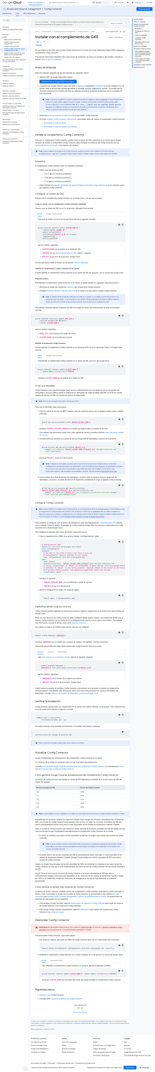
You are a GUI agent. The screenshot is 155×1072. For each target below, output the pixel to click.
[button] (14, 37)
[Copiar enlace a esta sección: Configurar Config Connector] (66, 503)
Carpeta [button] (51, 652)
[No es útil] (123, 31)
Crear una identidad (81, 263)
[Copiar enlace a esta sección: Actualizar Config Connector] (70, 753)
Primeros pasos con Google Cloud (104, 1045)
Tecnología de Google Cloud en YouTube (137, 1055)
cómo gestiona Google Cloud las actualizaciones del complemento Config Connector (73, 766)
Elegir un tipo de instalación (51, 59)
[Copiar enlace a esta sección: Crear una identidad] (57, 386)
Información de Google (38, 1063)
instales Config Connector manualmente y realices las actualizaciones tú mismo (76, 896)
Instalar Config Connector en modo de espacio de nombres (84, 516)
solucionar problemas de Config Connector (66, 999)
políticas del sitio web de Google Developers (94, 1023)
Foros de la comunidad (69, 1042)
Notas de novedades (68, 1049)
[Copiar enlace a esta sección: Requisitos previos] (50, 278)
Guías (18, 13)
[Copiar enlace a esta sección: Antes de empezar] (58, 67)
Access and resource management (24, 9)
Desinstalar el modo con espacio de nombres (60, 127)
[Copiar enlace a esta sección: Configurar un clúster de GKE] (66, 194)
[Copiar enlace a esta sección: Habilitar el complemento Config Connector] (68, 343)
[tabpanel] (80, 238)
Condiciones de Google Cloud (85, 1063)
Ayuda (64, 1045)
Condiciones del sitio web (65, 1063)
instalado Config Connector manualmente (61, 119)
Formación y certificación (101, 1055)
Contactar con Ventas (38, 1052)
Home (37, 31)
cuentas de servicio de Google (46, 145)
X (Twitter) (127, 1049)
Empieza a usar (45, 995)
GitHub (95, 1042)
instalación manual (57, 912)
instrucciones (85, 910)
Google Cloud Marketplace (39, 1049)
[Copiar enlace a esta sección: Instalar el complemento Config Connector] (86, 135)
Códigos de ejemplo (99, 1049)
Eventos (126, 1045)
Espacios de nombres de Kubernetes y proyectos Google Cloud (74, 693)
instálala (79, 86)
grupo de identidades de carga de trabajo (68, 185)
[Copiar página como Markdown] (44, 42)
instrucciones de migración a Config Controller (88, 903)
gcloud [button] (39, 214)
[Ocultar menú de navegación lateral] (25, 1068)
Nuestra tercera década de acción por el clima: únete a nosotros (53, 1067)
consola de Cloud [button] (56, 960)
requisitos (70, 287)
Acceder (149, 2)
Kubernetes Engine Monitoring (96, 185)
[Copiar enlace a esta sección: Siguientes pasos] (57, 990)
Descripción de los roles (109, 471)
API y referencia (29, 13)
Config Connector (53, 9)
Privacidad (51, 1063)
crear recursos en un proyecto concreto (56, 657)
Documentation (46, 31)
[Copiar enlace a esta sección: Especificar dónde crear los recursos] (73, 607)
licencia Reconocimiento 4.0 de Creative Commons (95, 1021)
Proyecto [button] (40, 652)
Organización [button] (62, 652)
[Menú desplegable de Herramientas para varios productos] (77, 2)
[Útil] (120, 31)
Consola (120, 2)
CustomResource (106, 523)
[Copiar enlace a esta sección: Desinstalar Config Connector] (72, 920)
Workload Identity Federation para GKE (61, 291)
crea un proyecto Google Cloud (60, 115)
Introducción (7, 13)
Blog (125, 1042)
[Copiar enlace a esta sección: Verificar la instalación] (62, 701)
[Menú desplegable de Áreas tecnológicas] (44, 2)
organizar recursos (79, 623)
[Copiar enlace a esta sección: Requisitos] (47, 161)
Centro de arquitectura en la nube (104, 1052)
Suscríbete (130, 1068)
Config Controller (86, 927)
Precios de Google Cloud (39, 1045)
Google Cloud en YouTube (132, 1052)
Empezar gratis (144, 9)
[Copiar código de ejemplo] (122, 224)
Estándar (39, 45)
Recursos (42, 13)
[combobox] (102, 2)
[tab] (39, 213)
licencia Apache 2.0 (48, 1023)
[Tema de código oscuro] (119, 224)
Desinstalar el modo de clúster (55, 123)
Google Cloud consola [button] (54, 214)
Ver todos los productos (39, 1042)
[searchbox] (14, 20)
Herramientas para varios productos (62, 2)
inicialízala (99, 86)
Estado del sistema (68, 1052)
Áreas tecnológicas (35, 2)
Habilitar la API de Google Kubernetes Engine (58, 82)
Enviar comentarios (116, 37)
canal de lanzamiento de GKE (65, 253)
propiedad (103, 99)
